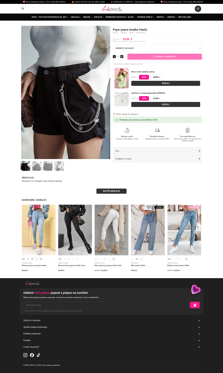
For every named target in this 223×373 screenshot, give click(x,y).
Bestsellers (184, 17)
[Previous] (26, 92)
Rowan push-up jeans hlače (34, 265)
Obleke (86, 17)
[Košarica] (198, 8)
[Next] (105, 92)
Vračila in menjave (31, 320)
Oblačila (75, 17)
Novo (34, 17)
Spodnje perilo (145, 17)
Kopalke (98, 17)
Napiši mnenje (111, 191)
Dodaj (165, 83)
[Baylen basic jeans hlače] (184, 230)
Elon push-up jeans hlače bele (108, 265)
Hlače (131, 17)
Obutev (160, 17)
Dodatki (171, 17)
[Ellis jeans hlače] (148, 230)
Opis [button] (117, 151)
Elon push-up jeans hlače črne (71, 265)
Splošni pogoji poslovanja (35, 327)
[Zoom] (24, 156)
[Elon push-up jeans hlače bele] (111, 230)
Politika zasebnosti (32, 334)
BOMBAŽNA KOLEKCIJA (116, 17)
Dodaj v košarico (166, 57)
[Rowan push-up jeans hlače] (39, 230)
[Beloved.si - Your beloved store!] (111, 9)
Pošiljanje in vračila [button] (123, 159)
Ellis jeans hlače (138, 265)
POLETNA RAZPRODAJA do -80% (53, 17)
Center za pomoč (31, 347)
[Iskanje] (23, 8)
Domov (115, 33)
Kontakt (26, 340)
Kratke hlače (140, 33)
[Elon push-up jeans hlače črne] (75, 230)
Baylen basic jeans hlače (178, 265)
